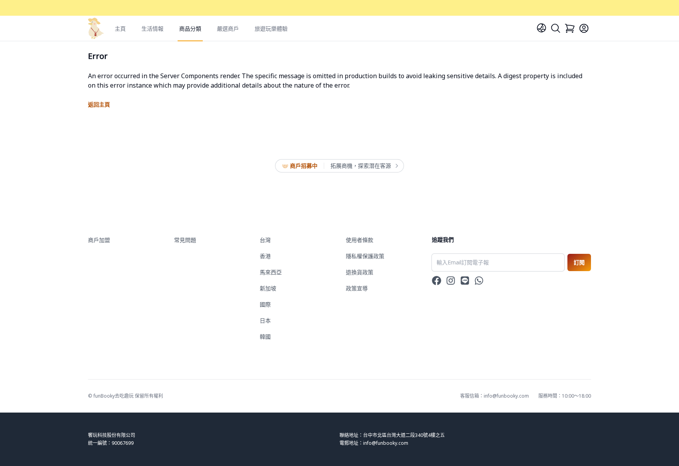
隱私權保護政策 (365, 256)
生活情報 (152, 28)
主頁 (120, 28)
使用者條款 (359, 240)
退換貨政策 (359, 272)
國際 (265, 304)
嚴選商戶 (228, 28)
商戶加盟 (99, 240)
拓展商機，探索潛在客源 (360, 165)
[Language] (541, 28)
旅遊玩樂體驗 (271, 28)
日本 (265, 320)
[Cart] (570, 28)
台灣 (265, 240)
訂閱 (579, 262)
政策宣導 (357, 288)
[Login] (584, 28)
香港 (265, 256)
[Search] (556, 28)
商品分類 (190, 28)
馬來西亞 (271, 272)
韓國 (265, 336)
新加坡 (268, 288)
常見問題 (185, 240)
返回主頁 (99, 104)
